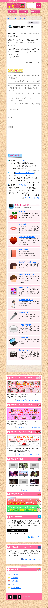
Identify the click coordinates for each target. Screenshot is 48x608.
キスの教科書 (23, 249)
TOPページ (23, 211)
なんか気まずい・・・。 (24, 185)
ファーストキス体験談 (27, 237)
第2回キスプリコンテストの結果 (28, 427)
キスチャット (19, 18)
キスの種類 (23, 224)
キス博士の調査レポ (26, 300)
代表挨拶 (14, 581)
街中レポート (23, 312)
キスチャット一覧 (32, 198)
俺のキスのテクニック (27, 274)
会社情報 (23, 11)
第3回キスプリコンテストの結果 (28, 400)
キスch (10, 18)
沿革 (12, 584)
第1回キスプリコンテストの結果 (28, 454)
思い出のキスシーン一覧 (31, 490)
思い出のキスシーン (26, 350)
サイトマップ (12, 11)
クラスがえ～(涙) (21, 160)
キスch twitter (35, 537)
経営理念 (14, 578)
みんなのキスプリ (25, 287)
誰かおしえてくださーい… (24, 173)
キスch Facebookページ (31, 559)
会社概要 (14, 574)
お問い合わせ (35, 11)
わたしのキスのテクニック (28, 262)
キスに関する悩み (25, 325)
